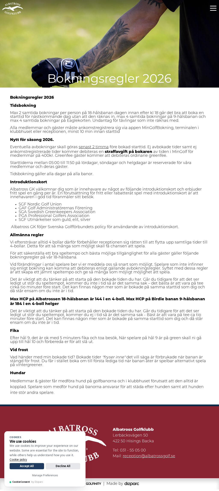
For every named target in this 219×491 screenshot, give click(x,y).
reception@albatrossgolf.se (149, 456)
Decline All (63, 466)
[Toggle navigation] (213, 8)
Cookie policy (18, 460)
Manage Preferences (45, 475)
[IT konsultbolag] (131, 484)
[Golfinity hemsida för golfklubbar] (91, 484)
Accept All (27, 466)
